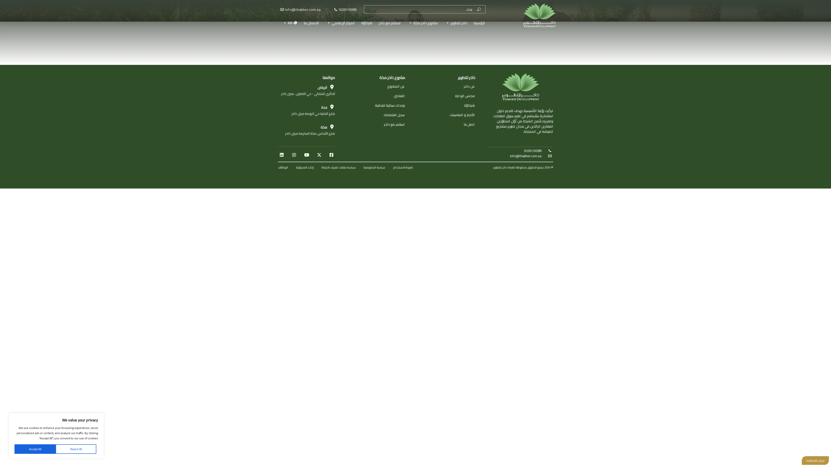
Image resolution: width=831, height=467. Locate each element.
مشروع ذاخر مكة (425, 22)
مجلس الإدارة (465, 96)
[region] (56, 435)
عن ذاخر (469, 86)
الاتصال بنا (311, 22)
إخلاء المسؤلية (305, 167)
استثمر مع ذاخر (390, 22)
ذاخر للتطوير (459, 22)
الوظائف (283, 167)
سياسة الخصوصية (374, 167)
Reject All (76, 449)
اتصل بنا (469, 124)
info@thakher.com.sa (303, 9)
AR (290, 22)
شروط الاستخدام (403, 167)
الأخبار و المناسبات (462, 115)
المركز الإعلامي (343, 22)
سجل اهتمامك (394, 115)
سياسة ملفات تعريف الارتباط (339, 167)
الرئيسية (479, 22)
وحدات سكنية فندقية (390, 105)
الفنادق (399, 96)
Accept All (35, 449)
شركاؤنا (366, 22)
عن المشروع (396, 86)
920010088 (532, 150)
